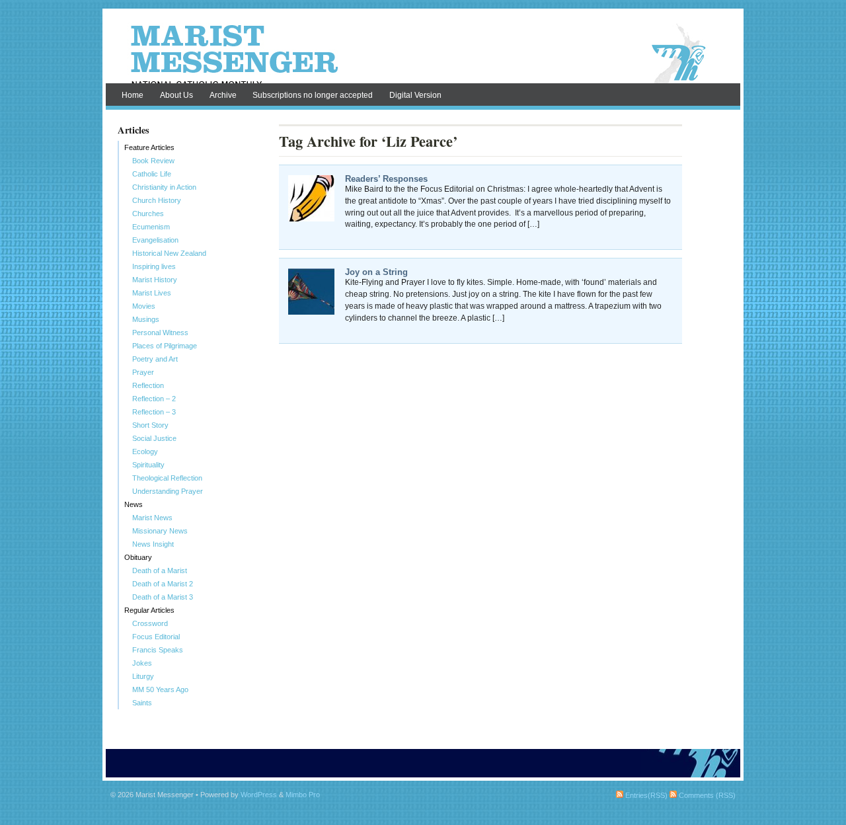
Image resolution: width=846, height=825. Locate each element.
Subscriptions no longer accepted (312, 95)
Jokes (142, 663)
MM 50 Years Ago (160, 689)
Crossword (150, 623)
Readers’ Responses (386, 179)
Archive (223, 95)
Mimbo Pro (303, 795)
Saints (142, 703)
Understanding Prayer (167, 491)
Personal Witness (160, 332)
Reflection (148, 385)
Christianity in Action (164, 187)
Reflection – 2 (154, 399)
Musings (145, 319)
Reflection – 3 (154, 412)
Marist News (152, 518)
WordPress (259, 795)
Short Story (150, 425)
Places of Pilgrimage (164, 346)
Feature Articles (149, 147)
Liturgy (143, 676)
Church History (156, 200)
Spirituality (148, 465)
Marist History (154, 280)
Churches (148, 213)
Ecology (145, 451)
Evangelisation (155, 240)
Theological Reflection (167, 478)
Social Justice (154, 438)
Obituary (138, 557)
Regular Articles (149, 610)
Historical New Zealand (169, 253)
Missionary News (160, 531)
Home (132, 95)
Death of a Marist (159, 570)
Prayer (143, 372)
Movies (143, 306)
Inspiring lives (154, 266)
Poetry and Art (155, 359)
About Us (176, 95)
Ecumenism (151, 227)
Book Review (153, 161)
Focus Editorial (156, 637)
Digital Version (415, 95)
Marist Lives (151, 293)
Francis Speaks (157, 650)
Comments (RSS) (706, 795)
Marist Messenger (423, 54)
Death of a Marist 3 (162, 597)
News (133, 504)
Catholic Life (151, 174)
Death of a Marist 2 (162, 584)
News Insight (153, 544)
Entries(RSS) (645, 795)
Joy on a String (376, 272)
